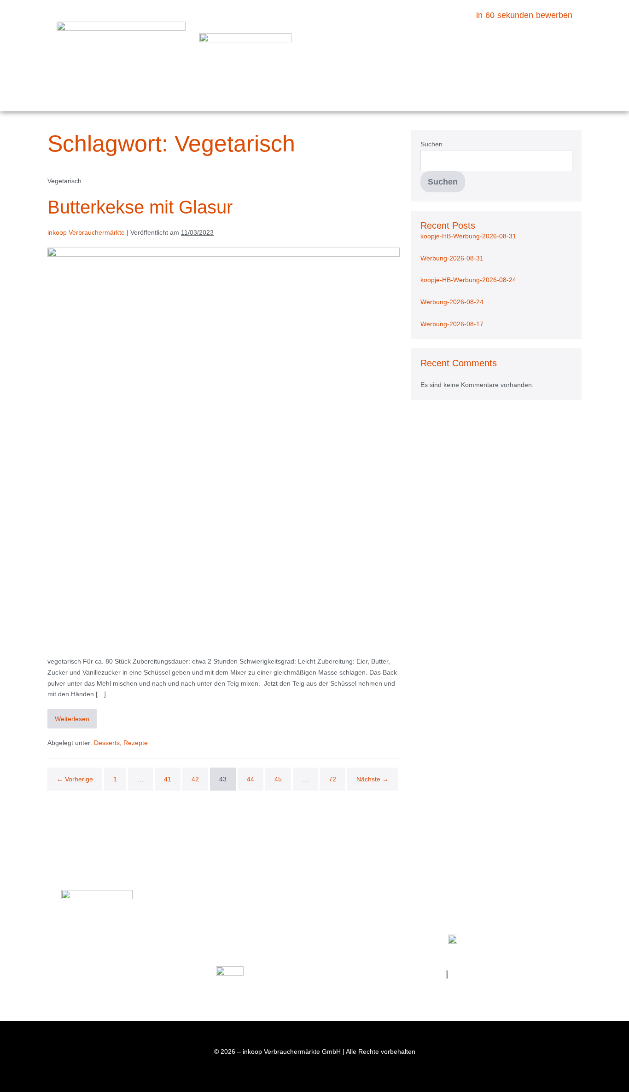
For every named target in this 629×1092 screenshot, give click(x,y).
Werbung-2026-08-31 (451, 258)
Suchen (431, 144)
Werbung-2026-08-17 (451, 324)
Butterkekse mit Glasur (140, 207)
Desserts (107, 742)
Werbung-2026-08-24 (451, 302)
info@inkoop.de (106, 987)
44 (250, 779)
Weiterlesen (76, 715)
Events (518, 43)
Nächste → (372, 779)
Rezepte (464, 43)
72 (332, 779)
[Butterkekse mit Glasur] (223, 447)
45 (278, 779)
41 (167, 779)
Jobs (328, 86)
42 (195, 779)
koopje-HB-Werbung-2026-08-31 (468, 236)
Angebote (341, 43)
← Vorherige (75, 779)
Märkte (411, 43)
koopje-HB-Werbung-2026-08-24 (468, 279)
